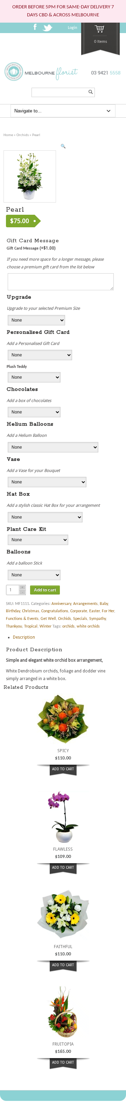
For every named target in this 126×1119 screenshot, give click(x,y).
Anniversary (61, 604)
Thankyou (14, 626)
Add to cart (45, 590)
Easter (94, 611)
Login (72, 28)
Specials (80, 619)
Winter (45, 626)
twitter (48, 30)
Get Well (48, 619)
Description (24, 637)
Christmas (30, 611)
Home (8, 135)
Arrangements (85, 604)
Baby (104, 604)
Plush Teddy (17, 367)
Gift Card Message (31, 248)
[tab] (64, 637)
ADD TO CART (63, 769)
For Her (108, 611)
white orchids (88, 626)
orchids (68, 626)
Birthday (13, 611)
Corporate (78, 611)
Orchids (22, 135)
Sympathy (97, 619)
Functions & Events (22, 619)
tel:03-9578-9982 (104, 84)
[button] (63, 147)
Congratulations (54, 611)
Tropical (30, 626)
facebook (37, 29)
